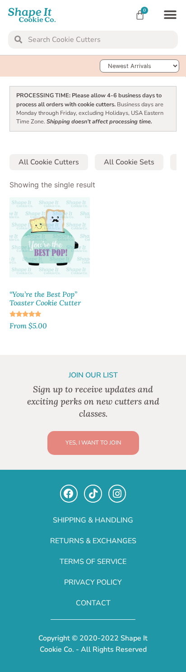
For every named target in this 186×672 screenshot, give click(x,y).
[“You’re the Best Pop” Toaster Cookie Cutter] (49, 237)
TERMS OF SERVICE (93, 562)
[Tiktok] (93, 494)
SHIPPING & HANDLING (93, 520)
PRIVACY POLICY (93, 582)
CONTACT (93, 603)
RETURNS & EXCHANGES (93, 541)
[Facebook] (69, 494)
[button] (170, 15)
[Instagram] (117, 494)
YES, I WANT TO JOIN (93, 443)
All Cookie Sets (129, 162)
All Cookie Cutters (49, 162)
